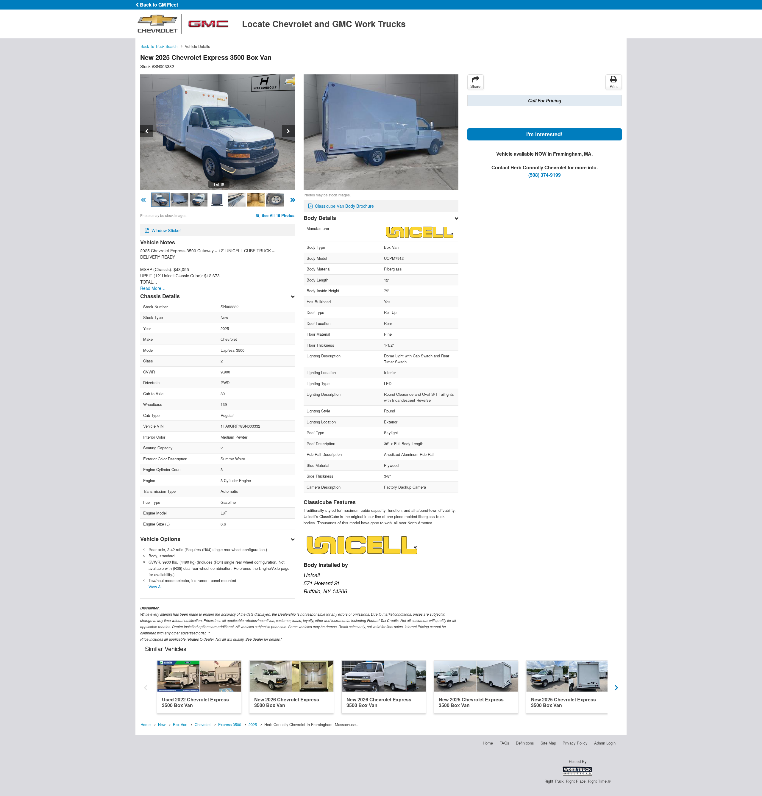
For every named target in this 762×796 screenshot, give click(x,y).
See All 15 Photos (277, 215)
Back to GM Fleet (158, 4)
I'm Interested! (544, 134)
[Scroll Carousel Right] (616, 686)
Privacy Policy (575, 743)
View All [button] (156, 586)
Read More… (152, 288)
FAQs (504, 743)
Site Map (548, 743)
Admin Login (605, 743)
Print (614, 86)
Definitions (525, 743)
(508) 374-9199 (544, 174)
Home (488, 743)
